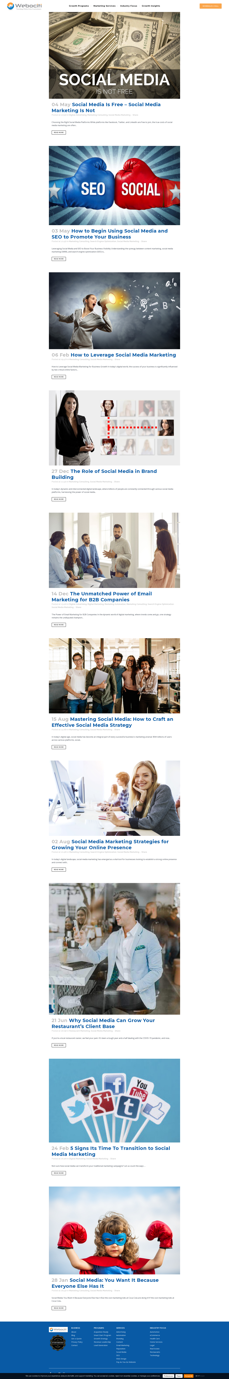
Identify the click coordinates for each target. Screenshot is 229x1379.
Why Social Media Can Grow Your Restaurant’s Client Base (103, 1023)
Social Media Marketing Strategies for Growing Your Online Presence (110, 844)
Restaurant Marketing (79, 1031)
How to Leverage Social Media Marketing (123, 355)
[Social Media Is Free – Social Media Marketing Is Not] (114, 49)
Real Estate (154, 1348)
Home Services (156, 1342)
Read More (59, 132)
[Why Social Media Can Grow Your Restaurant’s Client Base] (114, 949)
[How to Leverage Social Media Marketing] (114, 310)
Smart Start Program (102, 1335)
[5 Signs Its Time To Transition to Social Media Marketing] (114, 1100)
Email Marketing (122, 1345)
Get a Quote (76, 1338)
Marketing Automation (115, 604)
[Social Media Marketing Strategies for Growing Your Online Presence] (114, 798)
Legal (152, 1345)
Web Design (121, 1358)
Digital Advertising (78, 115)
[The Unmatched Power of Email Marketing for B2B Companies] (114, 550)
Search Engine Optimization (103, 241)
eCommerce (155, 1335)
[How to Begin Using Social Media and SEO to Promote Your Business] (114, 185)
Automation (121, 1335)
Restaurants (155, 1352)
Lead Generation (101, 1345)
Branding (120, 1338)
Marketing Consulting (97, 115)
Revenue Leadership (102, 1342)
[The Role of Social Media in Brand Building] (114, 428)
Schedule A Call (211, 6)
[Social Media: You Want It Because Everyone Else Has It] (114, 1230)
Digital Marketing (96, 604)
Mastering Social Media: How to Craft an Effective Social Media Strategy (112, 722)
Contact (74, 1345)
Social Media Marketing (119, 115)
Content (119, 1342)
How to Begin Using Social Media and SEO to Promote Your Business (110, 234)
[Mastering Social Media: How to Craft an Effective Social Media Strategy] (114, 675)
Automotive (154, 1332)
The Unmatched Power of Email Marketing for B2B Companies (102, 597)
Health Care (155, 1338)
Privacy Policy (77, 1342)
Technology (154, 1355)
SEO (118, 1355)
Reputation (120, 1348)
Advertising (121, 1332)
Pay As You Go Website (126, 1362)
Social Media (121, 1352)
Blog (73, 1335)
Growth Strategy (101, 1338)
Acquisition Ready (101, 1332)
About (73, 1332)
